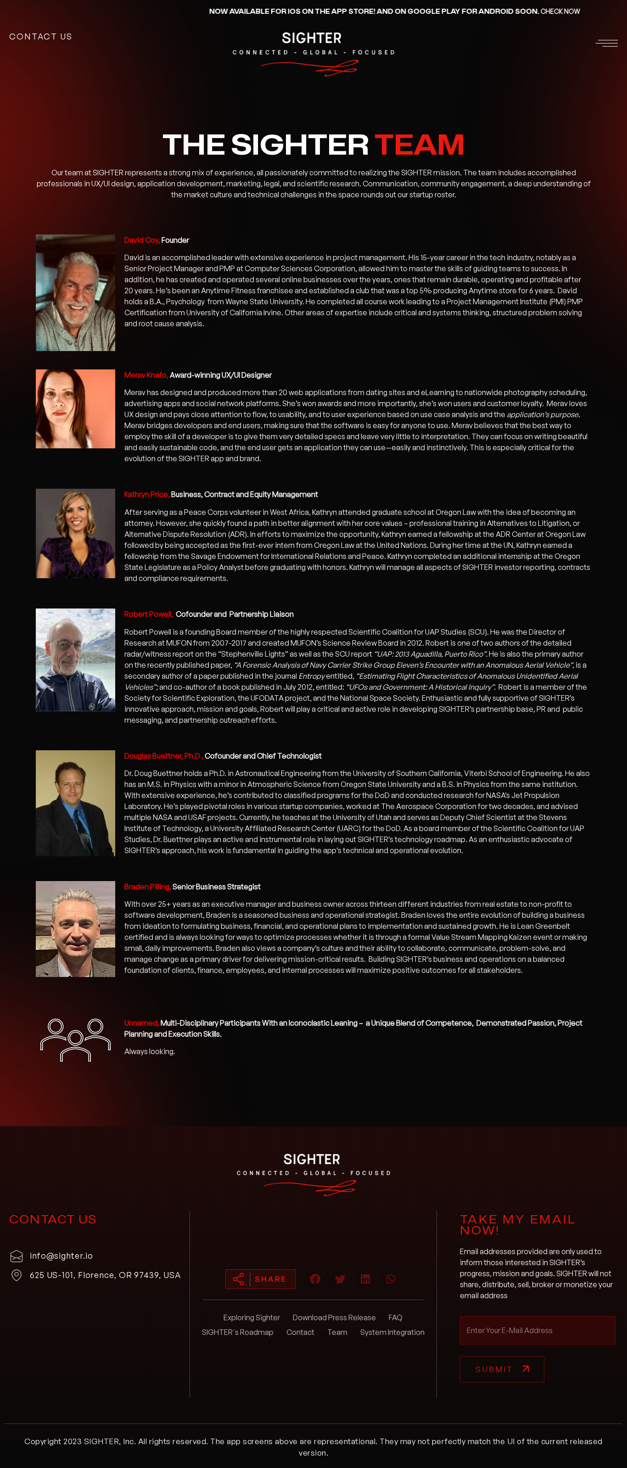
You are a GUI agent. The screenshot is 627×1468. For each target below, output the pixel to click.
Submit (494, 1369)
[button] (519, 44)
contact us (41, 36)
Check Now (496, 11)
